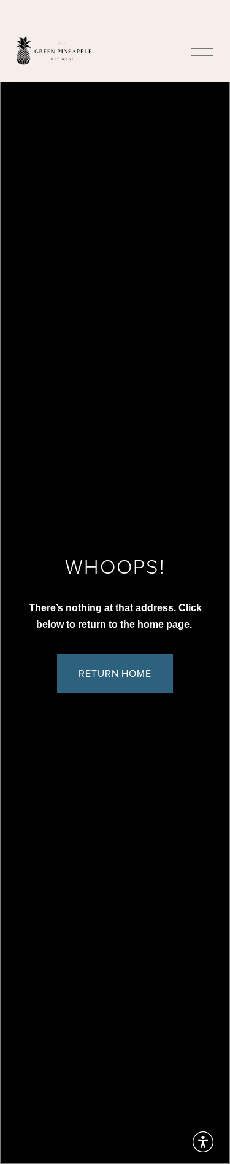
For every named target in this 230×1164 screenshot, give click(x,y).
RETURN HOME (115, 673)
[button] (203, 1142)
